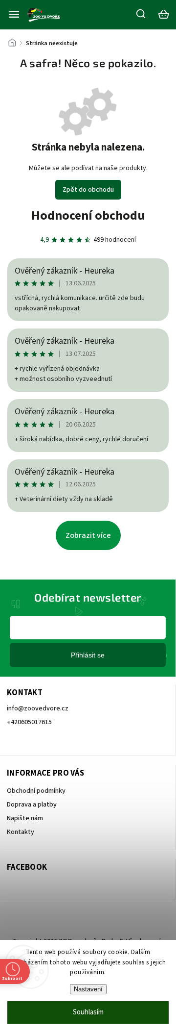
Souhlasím (88, 1012)
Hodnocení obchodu (88, 215)
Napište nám (25, 818)
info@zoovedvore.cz (37, 708)
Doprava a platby (32, 804)
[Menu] (14, 14)
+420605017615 (29, 722)
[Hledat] (141, 13)
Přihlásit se (88, 655)
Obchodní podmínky (36, 791)
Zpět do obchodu (88, 190)
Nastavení (88, 989)
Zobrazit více (88, 535)
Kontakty (20, 832)
